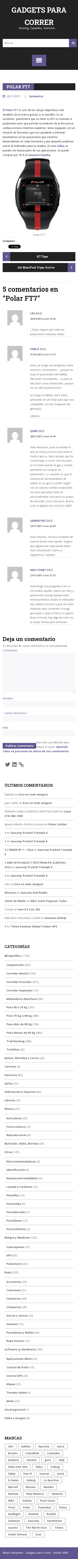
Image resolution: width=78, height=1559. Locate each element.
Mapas (11, 1384)
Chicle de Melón (15, 901)
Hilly (62, 1460)
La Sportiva (51, 1480)
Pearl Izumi (47, 1500)
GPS (9, 1255)
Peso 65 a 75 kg (16, 1007)
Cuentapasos (15, 1247)
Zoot (38, 1534)
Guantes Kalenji (55, 918)
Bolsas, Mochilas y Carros (22, 1058)
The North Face (36, 1527)
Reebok (33, 1514)
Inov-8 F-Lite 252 (29, 909)
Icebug (55, 1467)
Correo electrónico (15, 713)
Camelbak (32, 1453)
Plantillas (12, 1195)
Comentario (10, 650)
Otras (8, 1152)
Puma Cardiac (57, 824)
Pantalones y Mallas (20, 1332)
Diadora (13, 1460)
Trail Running (15, 1041)
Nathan (13, 1494)
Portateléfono (16, 1229)
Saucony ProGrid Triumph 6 (29, 833)
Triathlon (12, 1049)
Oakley (27, 1500)
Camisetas (13, 1298)
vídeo (61, 146)
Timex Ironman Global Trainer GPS (34, 926)
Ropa (8, 1272)
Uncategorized (15, 1409)
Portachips (13, 1204)
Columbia (53, 1453)
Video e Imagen (15, 1418)
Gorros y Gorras (17, 1315)
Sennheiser (54, 1521)
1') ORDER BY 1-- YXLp (19, 850)
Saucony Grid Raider (34, 892)
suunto (13, 1527)
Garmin (32, 1460)
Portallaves (14, 1220)
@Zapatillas (13, 955)
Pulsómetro (14, 1264)
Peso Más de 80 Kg (19, 1024)
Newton (57, 1494)
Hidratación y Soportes (20, 1092)
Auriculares (14, 1118)
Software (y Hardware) (20, 1349)
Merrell (13, 1487)
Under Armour (17, 1534)
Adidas (25, 1446)
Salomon (14, 1521)
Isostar (44, 1473)
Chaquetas (13, 1307)
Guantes (12, 1324)
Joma (60, 1473)
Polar (26, 1507)
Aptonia (43, 1446)
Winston (10, 892)
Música (9, 1109)
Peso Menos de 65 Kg (20, 1032)
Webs (10, 1401)
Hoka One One (18, 1467)
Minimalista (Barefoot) (22, 999)
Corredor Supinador (19, 990)
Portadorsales (16, 1212)
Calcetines (13, 1290)
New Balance (35, 1494)
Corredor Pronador (19, 982)
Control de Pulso (17, 1367)
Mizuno (31, 1487)
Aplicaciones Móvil (19, 1359)
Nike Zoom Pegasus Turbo (48, 901)
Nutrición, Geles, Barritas (22, 1143)
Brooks (13, 1453)
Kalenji (31, 1480)
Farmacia (11, 1075)
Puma (63, 1507)
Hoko (39, 1467)
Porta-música (15, 1127)
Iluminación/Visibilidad (21, 1178)
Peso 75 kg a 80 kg (19, 1015)
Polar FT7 (11, 110)
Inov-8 (27, 1473)
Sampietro (36, 96)
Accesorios (13, 1282)
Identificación (15, 1170)
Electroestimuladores (21, 1161)
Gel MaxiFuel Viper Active (36, 267)
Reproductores (16, 1135)
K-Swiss (13, 1480)
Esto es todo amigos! (33, 794)
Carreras (10, 1066)
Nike (11, 1500)
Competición (15, 965)
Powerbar (44, 1507)
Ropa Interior (15, 1341)
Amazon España (39, 155)
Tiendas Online (16, 1392)
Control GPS (14, 1376)
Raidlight (14, 1514)
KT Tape (42, 256)
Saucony (33, 1521)
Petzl (11, 1507)
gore (47, 1460)
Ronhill (51, 1514)
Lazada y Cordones (19, 1187)
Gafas (9, 1083)
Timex (59, 1527)
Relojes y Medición (17, 1237)
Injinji (11, 1473)
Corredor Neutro (17, 973)
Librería (10, 1100)
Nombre (8, 698)
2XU (10, 1446)
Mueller (49, 1487)
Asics (60, 1446)
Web (5, 727)
